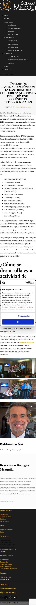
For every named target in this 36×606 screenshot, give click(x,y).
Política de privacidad (6, 564)
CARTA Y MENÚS (9, 38)
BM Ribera (3, 519)
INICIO (6, 15)
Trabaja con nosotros (6, 555)
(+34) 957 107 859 (5, 577)
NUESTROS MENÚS (13, 47)
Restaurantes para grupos (8, 588)
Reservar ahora (7, 501)
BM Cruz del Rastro (5, 517)
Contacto (7, 69)
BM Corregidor (4, 521)
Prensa (2, 532)
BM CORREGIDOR (13, 34)
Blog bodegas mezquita (6, 529)
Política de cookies (5, 566)
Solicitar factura (4, 559)
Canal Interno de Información (8, 568)
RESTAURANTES (8, 22)
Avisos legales (4, 562)
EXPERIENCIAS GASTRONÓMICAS (18, 60)
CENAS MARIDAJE (13, 56)
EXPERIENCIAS (8, 53)
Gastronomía (26, 107)
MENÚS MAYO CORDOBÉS (15, 50)
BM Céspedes (4, 514)
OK (18, 322)
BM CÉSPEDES (12, 25)
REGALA (6, 19)
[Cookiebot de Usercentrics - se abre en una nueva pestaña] (25, 282)
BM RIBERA (11, 31)
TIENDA (6, 66)
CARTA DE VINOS (13, 44)
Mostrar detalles (24, 316)
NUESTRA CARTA (13, 41)
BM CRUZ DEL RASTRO (14, 28)
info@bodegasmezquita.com (8, 549)
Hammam (11, 63)
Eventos (18, 107)
